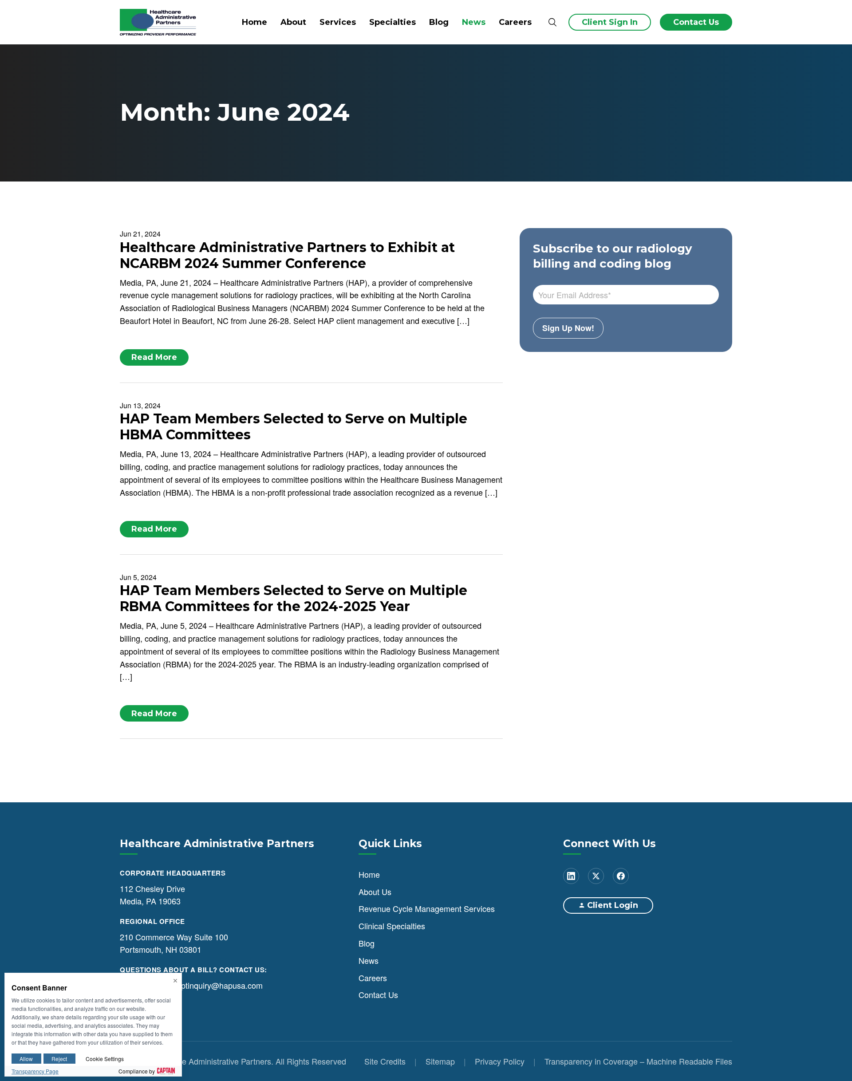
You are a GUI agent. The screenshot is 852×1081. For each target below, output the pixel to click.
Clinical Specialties (392, 925)
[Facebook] (621, 876)
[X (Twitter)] (596, 876)
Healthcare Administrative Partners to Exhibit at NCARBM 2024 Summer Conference (287, 255)
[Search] (552, 22)
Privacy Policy (500, 1061)
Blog (439, 22)
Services (338, 22)
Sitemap (440, 1061)
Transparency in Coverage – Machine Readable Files (638, 1061)
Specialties (392, 22)
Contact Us (696, 22)
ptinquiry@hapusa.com (222, 985)
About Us (375, 891)
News (473, 22)
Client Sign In (610, 22)
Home (254, 22)
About (293, 22)
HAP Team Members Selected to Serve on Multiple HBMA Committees (293, 426)
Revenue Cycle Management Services (427, 908)
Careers (515, 22)
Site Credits (385, 1061)
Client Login (612, 905)
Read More (154, 357)
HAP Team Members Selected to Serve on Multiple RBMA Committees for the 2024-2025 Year (293, 598)
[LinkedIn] (571, 876)
